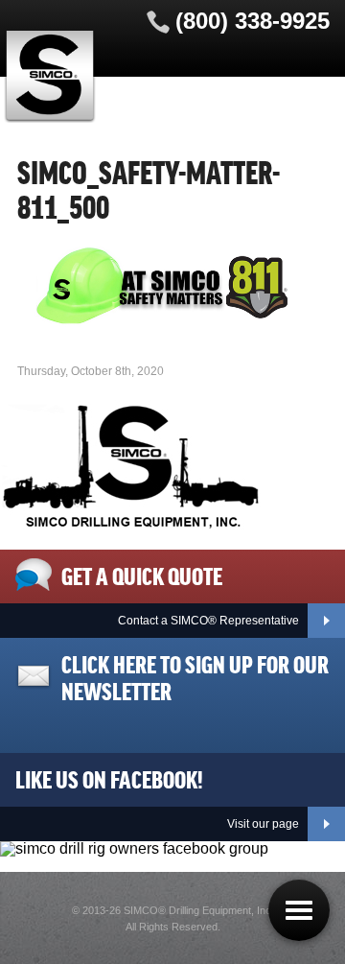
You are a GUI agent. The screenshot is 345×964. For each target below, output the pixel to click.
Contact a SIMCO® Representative (208, 620)
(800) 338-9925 (252, 21)
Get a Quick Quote (141, 574)
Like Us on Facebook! (109, 777)
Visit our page (263, 824)
